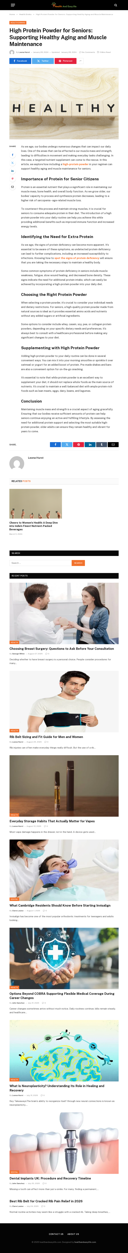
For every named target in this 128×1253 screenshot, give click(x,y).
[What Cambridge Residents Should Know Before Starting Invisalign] (64, 870)
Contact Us (56, 1234)
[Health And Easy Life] (64, 5)
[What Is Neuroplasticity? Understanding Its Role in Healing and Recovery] (64, 1050)
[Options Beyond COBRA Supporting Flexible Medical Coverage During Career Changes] (64, 958)
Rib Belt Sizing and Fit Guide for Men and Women (46, 737)
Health (14, 642)
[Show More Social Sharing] (80, 61)
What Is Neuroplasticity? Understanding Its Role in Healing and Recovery (57, 1088)
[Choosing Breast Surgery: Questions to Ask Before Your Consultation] (64, 613)
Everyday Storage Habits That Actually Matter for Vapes (52, 821)
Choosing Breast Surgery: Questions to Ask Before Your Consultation (62, 649)
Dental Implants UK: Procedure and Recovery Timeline (50, 1178)
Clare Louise (17, 911)
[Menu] (13, 5)
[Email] (12, 187)
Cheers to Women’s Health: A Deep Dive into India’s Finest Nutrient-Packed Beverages (33, 526)
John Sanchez (18, 1003)
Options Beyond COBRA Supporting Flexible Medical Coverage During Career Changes (62, 996)
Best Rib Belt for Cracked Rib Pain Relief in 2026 (46, 1201)
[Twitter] (12, 163)
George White (18, 654)
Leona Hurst (24, 52)
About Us (73, 1234)
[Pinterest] (12, 179)
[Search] (115, 5)
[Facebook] (12, 155)
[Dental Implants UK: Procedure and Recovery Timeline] (64, 1143)
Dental (14, 899)
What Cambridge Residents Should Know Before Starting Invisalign (60, 905)
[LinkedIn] (12, 171)
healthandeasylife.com (85, 1242)
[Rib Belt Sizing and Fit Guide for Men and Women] (64, 701)
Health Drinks (18, 23)
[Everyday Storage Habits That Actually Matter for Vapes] (64, 786)
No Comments (88, 52)
